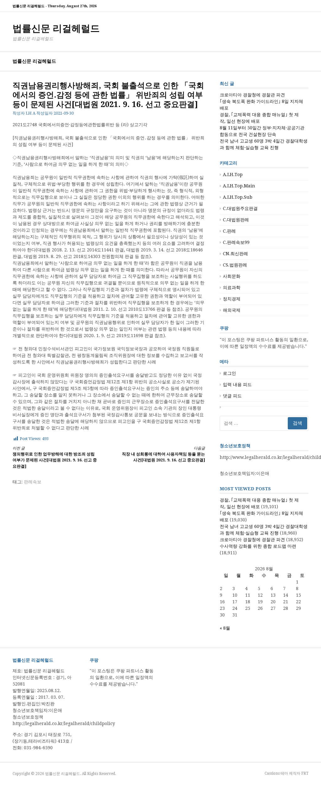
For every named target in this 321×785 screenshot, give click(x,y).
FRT (304, 773)
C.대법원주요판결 (240, 208)
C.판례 (229, 231)
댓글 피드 (232, 395)
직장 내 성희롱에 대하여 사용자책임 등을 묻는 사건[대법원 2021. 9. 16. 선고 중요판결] (163, 454)
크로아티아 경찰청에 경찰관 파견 (252, 94)
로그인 (229, 373)
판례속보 (32, 481)
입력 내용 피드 (237, 384)
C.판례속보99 (236, 242)
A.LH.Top (233, 174)
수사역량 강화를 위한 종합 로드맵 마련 (258, 546)
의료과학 (231, 287)
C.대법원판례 (236, 219)
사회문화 (231, 276)
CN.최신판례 (235, 253)
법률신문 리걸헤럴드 (56, 28)
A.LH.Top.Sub (237, 197)
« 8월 (225, 628)
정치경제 (231, 298)
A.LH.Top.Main (239, 185)
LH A (30, 113)
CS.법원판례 (235, 264)
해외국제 (231, 310)
